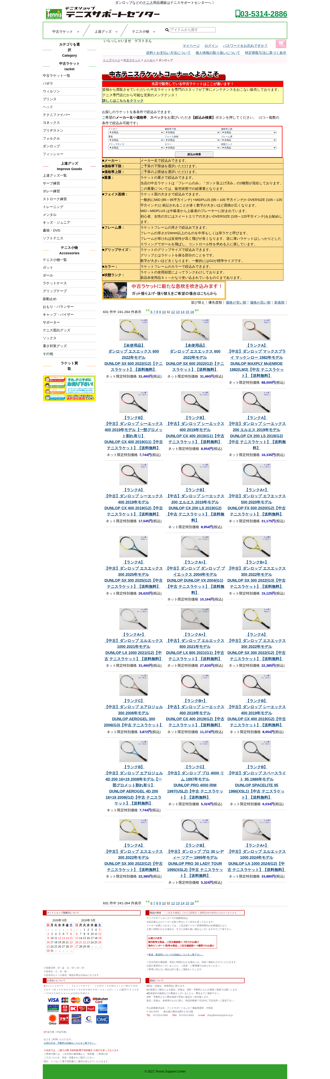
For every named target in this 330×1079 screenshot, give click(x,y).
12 (173, 312)
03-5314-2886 (263, 14)
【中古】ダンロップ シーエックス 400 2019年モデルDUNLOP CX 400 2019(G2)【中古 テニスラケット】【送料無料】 (133, 502)
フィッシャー (53, 154)
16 (192, 312)
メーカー (149, 60)
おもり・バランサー (58, 307)
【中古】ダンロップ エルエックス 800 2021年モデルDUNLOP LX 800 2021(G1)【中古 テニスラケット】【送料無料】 (195, 646)
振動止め (50, 299)
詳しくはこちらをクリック (123, 101)
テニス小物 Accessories (70, 250)
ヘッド (48, 107)
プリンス (50, 99)
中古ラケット (132, 60)
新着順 (279, 302)
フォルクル (51, 138)
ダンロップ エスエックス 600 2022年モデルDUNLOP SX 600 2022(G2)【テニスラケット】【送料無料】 (133, 357)
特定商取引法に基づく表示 (265, 53)
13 (178, 312)
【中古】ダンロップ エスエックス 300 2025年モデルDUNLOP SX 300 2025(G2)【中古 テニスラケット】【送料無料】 (133, 574)
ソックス (50, 338)
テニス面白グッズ (56, 330)
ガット (48, 267)
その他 (48, 354)
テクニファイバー (56, 115)
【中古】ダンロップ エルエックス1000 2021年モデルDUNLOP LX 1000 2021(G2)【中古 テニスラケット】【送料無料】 (133, 646)
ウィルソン (51, 91)
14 (182, 312)
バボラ (48, 83)
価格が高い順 (260, 302)
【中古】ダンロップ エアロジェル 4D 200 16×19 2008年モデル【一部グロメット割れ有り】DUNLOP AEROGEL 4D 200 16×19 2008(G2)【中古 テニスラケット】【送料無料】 (133, 785)
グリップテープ (55, 291)
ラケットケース (55, 283)
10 (164, 312)
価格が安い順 (236, 302)
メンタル (50, 215)
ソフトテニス (53, 238)
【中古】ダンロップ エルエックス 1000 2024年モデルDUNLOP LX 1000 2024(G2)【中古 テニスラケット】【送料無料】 (256, 857)
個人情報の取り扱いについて (218, 53)
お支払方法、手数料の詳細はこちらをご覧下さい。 (70, 1043)
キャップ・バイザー (58, 314)
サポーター (51, 322)
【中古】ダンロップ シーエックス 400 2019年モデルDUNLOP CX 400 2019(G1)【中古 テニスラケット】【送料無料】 (195, 430)
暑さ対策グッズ (55, 346)
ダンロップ (51, 146)
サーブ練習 (51, 183)
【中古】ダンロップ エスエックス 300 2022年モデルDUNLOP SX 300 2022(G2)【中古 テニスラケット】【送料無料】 (256, 646)
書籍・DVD (51, 230)
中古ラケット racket (70, 66)
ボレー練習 (51, 191)
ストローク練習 (55, 199)
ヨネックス (51, 123)
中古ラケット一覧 (56, 75)
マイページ (191, 46)
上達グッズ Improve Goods (69, 166)
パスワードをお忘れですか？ (245, 46)
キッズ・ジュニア (56, 222)
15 (187, 312)
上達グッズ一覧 (55, 175)
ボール (48, 275)
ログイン (211, 46)
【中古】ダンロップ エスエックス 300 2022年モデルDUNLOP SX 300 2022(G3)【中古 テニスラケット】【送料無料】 (256, 574)
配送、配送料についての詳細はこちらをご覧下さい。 (176, 954)
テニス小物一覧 (55, 260)
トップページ (111, 60)
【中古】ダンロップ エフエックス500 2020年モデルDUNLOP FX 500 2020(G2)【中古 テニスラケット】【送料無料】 (256, 502)
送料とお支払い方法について (168, 53)
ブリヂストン (53, 130)
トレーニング (53, 207)
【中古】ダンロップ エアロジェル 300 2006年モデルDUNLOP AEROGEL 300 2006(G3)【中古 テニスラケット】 (133, 713)
